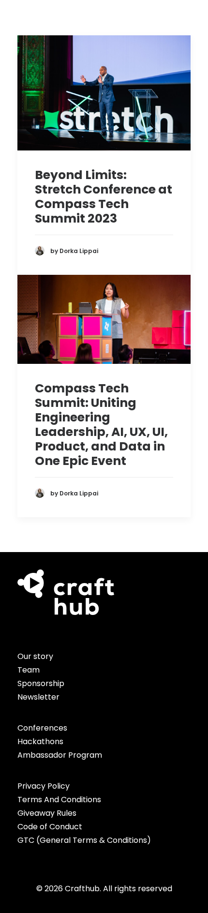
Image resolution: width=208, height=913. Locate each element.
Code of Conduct (49, 826)
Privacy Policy (43, 786)
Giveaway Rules (46, 813)
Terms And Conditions (59, 799)
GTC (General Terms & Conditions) (84, 840)
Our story (35, 656)
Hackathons (40, 741)
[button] (185, 21)
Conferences (42, 727)
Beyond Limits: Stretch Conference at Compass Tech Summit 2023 (103, 196)
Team (28, 669)
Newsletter (38, 697)
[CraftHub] (33, 21)
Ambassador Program (59, 755)
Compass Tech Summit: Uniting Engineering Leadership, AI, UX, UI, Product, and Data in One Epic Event (101, 424)
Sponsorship (40, 683)
